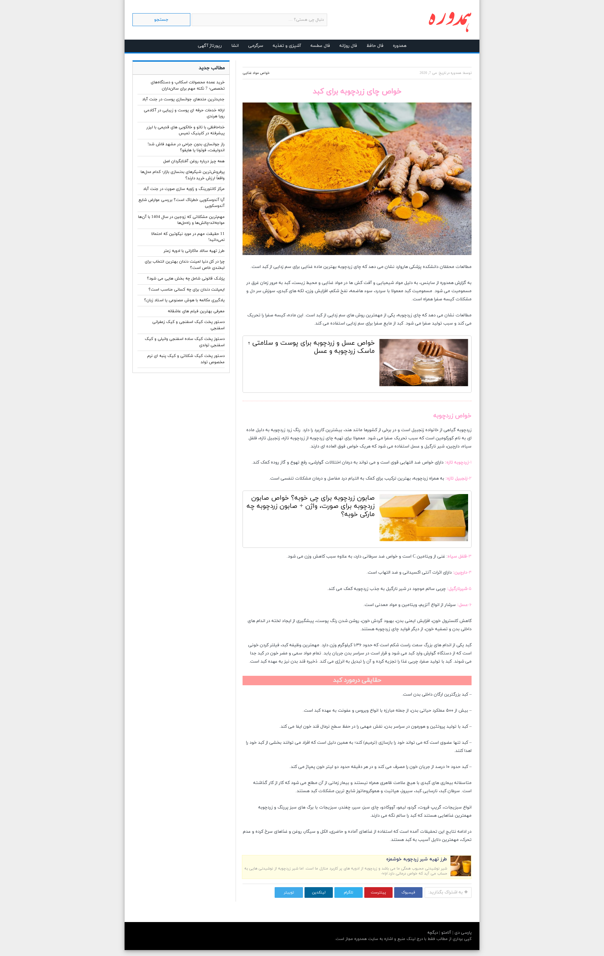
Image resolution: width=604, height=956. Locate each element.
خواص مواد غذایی (256, 72)
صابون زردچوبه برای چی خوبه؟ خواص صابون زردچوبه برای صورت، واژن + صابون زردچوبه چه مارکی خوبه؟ (311, 506)
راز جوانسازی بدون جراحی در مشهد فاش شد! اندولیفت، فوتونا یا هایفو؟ (186, 147)
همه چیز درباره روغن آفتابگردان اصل (194, 161)
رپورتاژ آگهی (210, 46)
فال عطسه (320, 46)
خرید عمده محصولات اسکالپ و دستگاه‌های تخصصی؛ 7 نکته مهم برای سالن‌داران (188, 86)
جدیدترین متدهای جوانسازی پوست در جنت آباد (183, 99)
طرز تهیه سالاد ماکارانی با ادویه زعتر (194, 251)
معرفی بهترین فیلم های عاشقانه (196, 311)
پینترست (378, 892)
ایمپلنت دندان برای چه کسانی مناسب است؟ (186, 289)
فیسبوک (408, 892)
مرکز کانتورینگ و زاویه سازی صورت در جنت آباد (184, 189)
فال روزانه (348, 46)
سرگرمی (255, 46)
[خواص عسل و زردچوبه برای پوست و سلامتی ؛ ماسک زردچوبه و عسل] (423, 364)
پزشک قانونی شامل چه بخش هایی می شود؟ (186, 278)
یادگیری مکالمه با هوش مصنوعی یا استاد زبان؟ (184, 300)
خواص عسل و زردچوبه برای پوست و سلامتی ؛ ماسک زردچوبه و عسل (311, 347)
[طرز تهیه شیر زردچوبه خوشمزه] (460, 875)
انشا (235, 46)
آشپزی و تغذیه (287, 46)
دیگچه (432, 933)
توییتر (289, 892)
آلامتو (445, 933)
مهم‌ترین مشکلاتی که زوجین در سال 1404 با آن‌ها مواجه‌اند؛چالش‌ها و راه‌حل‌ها (181, 220)
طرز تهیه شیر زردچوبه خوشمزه (416, 859)
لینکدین (319, 892)
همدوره (399, 46)
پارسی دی (462, 933)
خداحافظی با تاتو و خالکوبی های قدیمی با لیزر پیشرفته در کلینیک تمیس (185, 130)
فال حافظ (374, 46)
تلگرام (348, 892)
